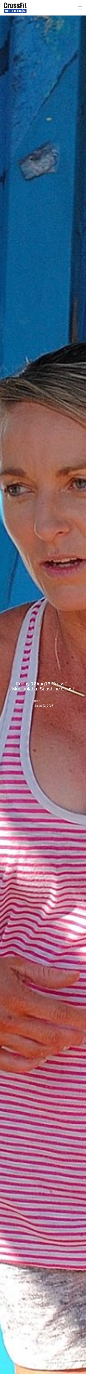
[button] (80, 8)
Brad (37, 701)
